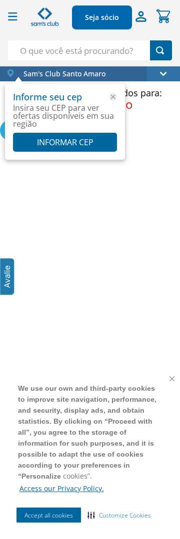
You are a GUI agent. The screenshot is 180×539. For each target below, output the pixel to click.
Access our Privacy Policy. (62, 488)
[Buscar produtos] (160, 50)
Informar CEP (65, 142)
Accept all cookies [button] (48, 515)
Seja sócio (102, 17)
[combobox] (90, 50)
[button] (119, 515)
